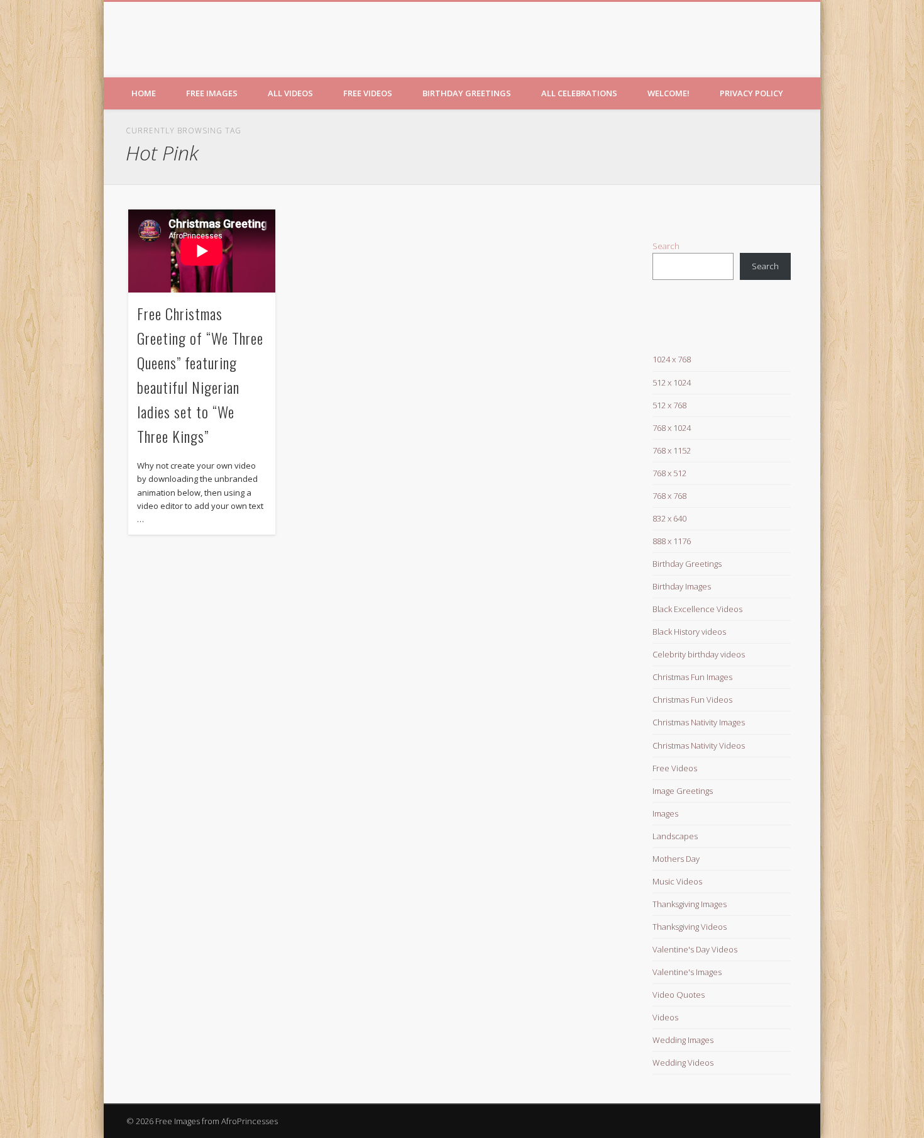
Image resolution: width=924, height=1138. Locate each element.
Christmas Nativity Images (698, 722)
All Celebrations (579, 93)
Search (665, 246)
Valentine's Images (687, 972)
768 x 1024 (671, 427)
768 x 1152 (671, 450)
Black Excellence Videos (697, 609)
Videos (665, 1017)
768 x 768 (669, 495)
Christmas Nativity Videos (698, 745)
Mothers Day (676, 858)
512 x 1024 (671, 382)
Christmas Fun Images (692, 677)
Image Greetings (682, 790)
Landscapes (675, 836)
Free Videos (367, 93)
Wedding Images (682, 1040)
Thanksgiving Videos (689, 926)
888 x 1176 (671, 541)
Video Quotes (678, 994)
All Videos (290, 93)
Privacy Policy (751, 93)
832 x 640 (669, 518)
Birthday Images (681, 586)
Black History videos (689, 631)
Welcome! (668, 93)
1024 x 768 (671, 359)
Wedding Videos (682, 1062)
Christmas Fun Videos (692, 699)
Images (665, 813)
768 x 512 (669, 473)
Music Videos (677, 881)
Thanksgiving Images (689, 904)
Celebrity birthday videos (698, 654)
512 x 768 (669, 405)
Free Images (212, 93)
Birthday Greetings (466, 93)
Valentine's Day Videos (694, 949)
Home (143, 93)
